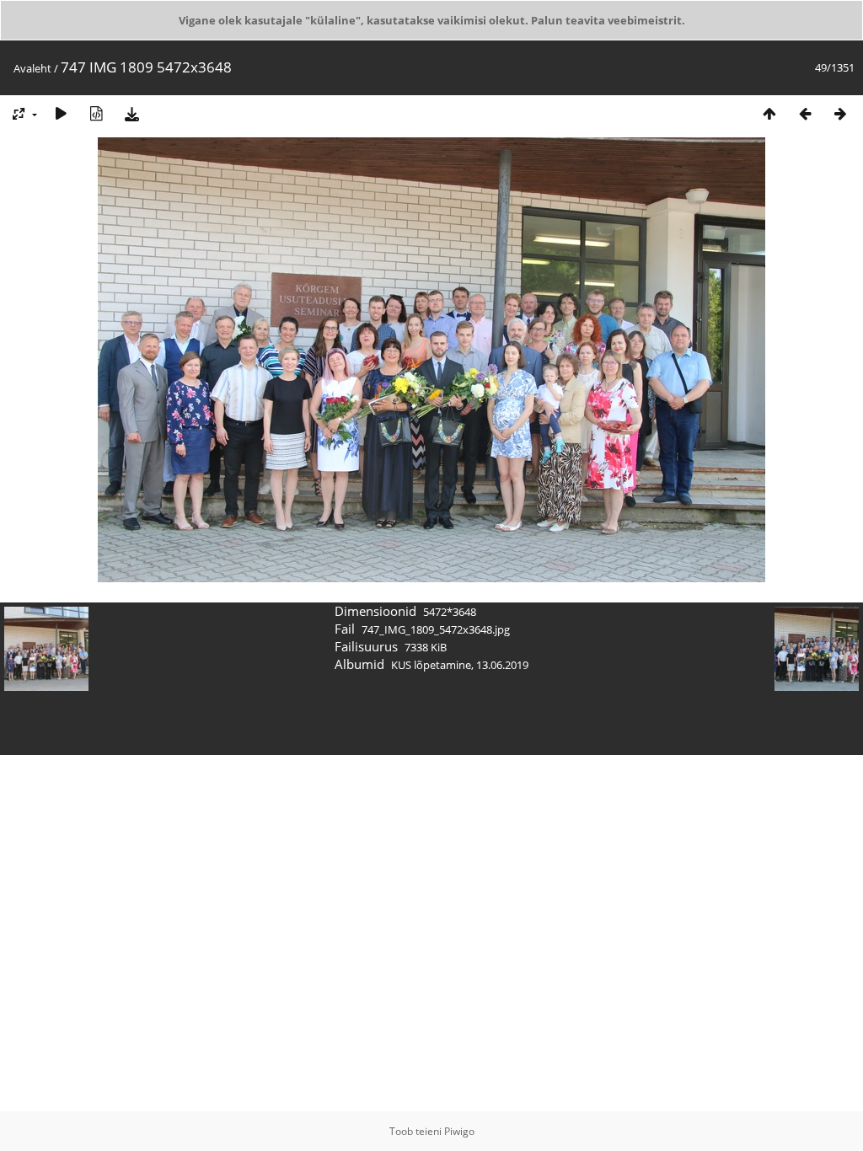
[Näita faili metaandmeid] (96, 113)
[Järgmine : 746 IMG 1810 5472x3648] (840, 113)
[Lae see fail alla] (131, 113)
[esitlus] (60, 113)
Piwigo (459, 1131)
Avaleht (32, 68)
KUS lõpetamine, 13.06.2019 (459, 664)
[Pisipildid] (769, 113)
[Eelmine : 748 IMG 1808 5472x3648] (805, 113)
